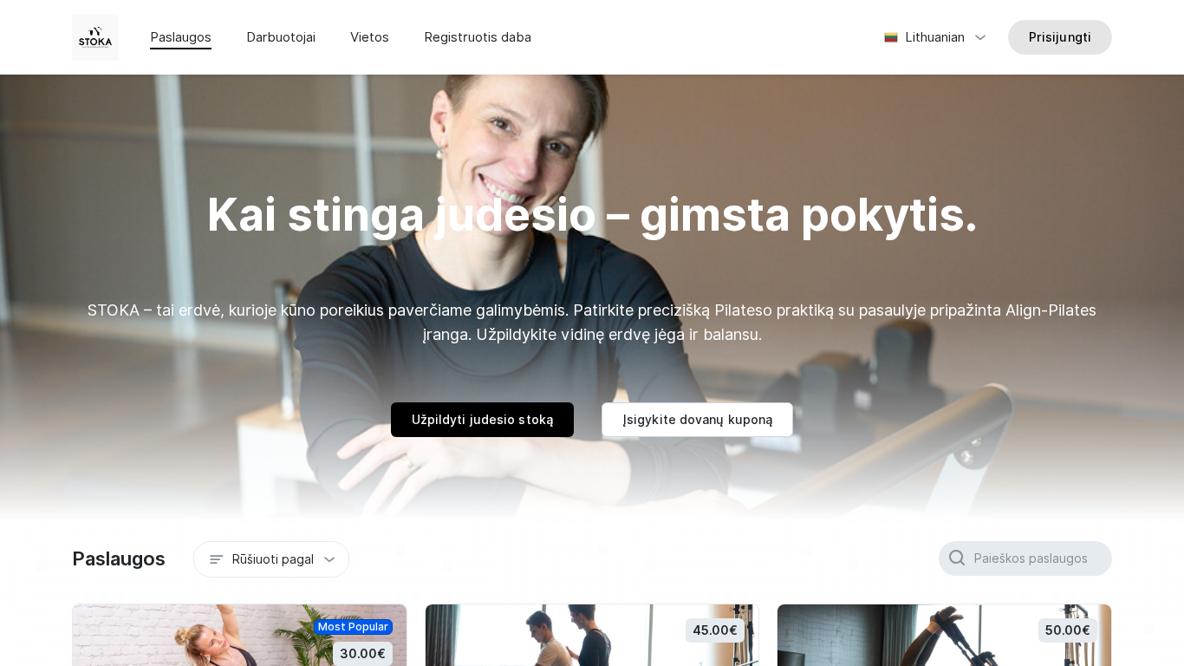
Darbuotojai (281, 37)
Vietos (369, 37)
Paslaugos (180, 37)
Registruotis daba (477, 37)
